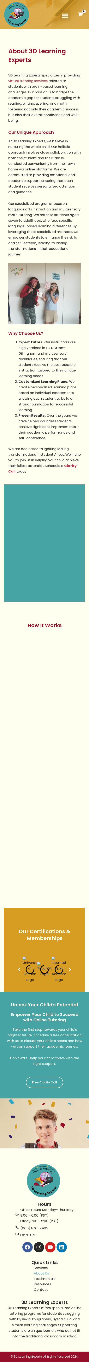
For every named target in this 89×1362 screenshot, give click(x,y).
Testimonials (44, 1278)
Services (41, 1268)
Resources (42, 1284)
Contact (41, 1289)
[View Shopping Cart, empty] (80, 14)
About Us (41, 1273)
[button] (65, 15)
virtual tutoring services (28, 81)
